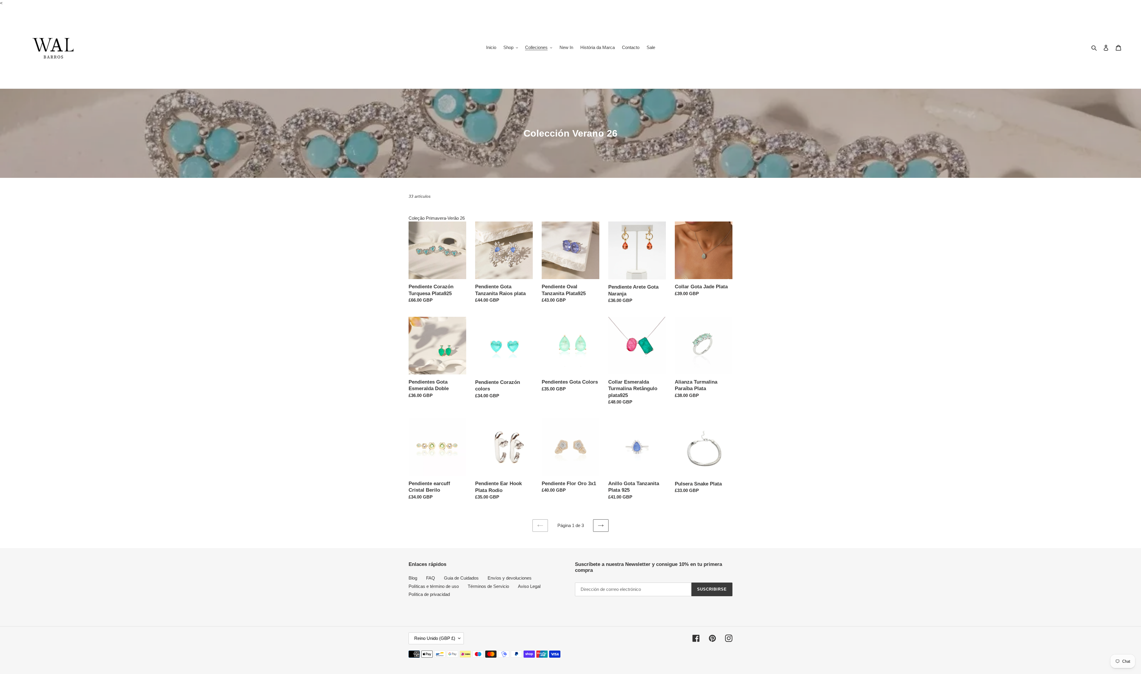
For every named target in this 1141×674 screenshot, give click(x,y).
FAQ (430, 577)
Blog (413, 577)
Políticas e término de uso (434, 586)
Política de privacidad (429, 594)
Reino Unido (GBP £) (434, 638)
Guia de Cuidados (461, 577)
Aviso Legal (529, 586)
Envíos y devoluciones (510, 577)
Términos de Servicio (488, 586)
